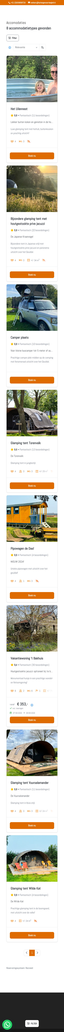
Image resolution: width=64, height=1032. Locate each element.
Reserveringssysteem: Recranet (19, 967)
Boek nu (32, 155)
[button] (7, 1025)
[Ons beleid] (9, 47)
